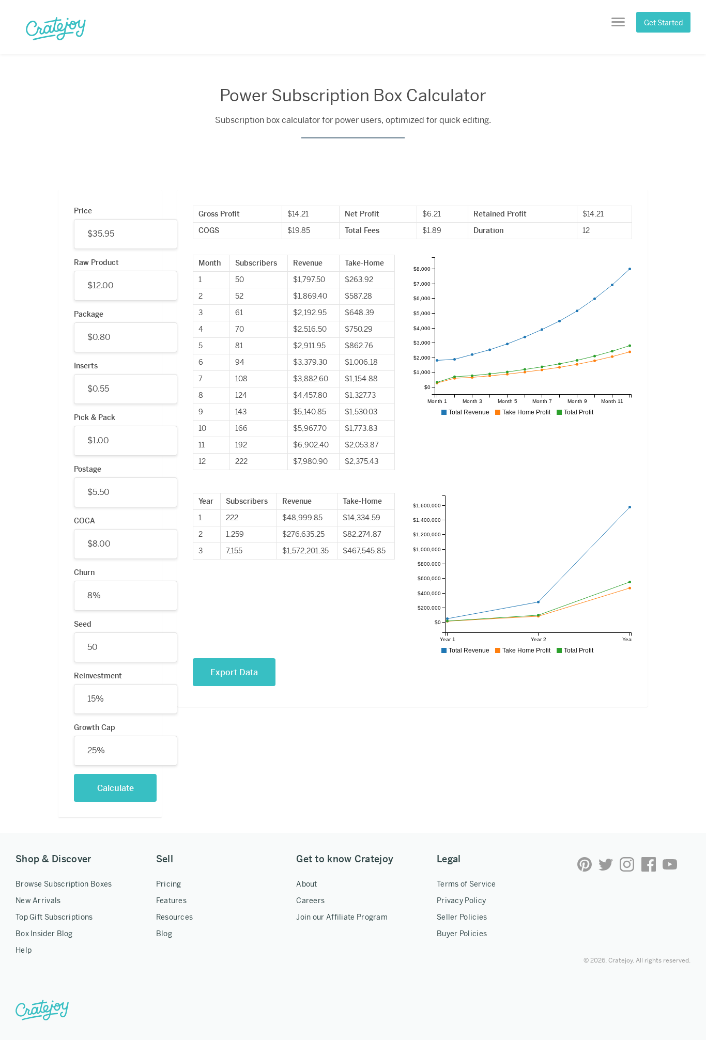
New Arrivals (38, 900)
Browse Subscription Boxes (64, 884)
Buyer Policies (462, 933)
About (306, 884)
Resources (174, 917)
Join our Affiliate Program (342, 917)
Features (171, 900)
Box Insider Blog (44, 933)
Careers (310, 900)
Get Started (663, 22)
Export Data (234, 672)
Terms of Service (466, 884)
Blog (164, 933)
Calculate (115, 788)
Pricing (168, 884)
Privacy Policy (461, 900)
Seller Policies (462, 917)
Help (24, 950)
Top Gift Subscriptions (54, 917)
